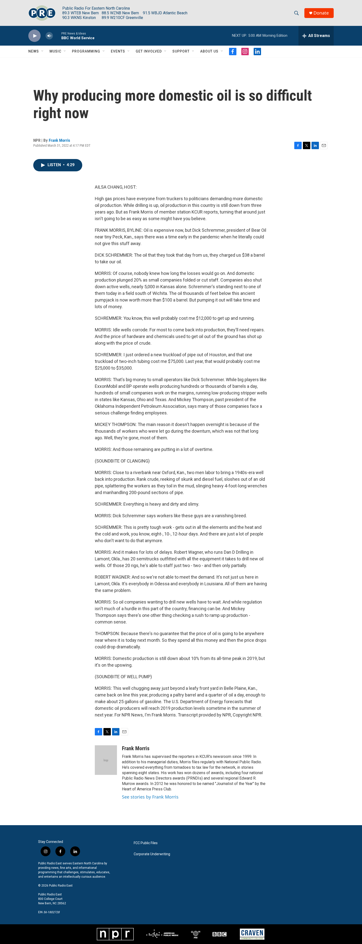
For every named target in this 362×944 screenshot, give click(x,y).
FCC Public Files (146, 843)
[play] (34, 36)
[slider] (57, 35)
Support (181, 51)
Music (55, 51)
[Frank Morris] (106, 760)
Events (118, 51)
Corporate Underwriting (152, 854)
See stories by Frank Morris (150, 797)
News (33, 51)
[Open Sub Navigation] (43, 51)
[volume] (49, 35)
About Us (209, 51)
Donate (321, 13)
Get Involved (149, 51)
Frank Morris (59, 140)
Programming (86, 51)
